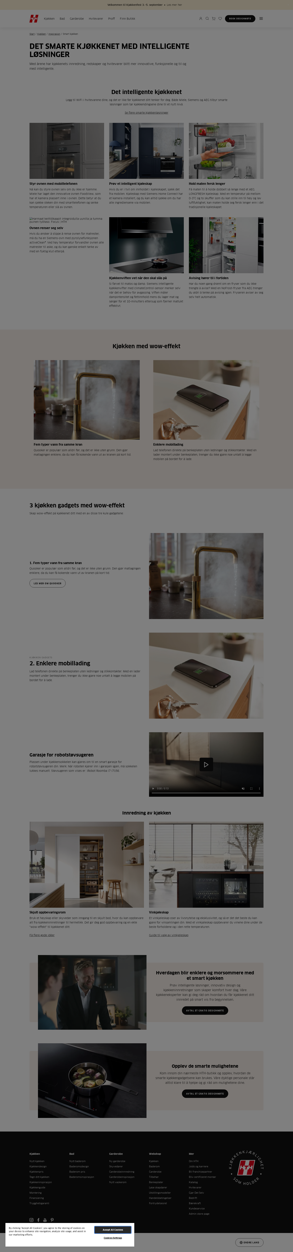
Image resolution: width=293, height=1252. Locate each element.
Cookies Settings (113, 1238)
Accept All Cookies (113, 1229)
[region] (69, 1235)
